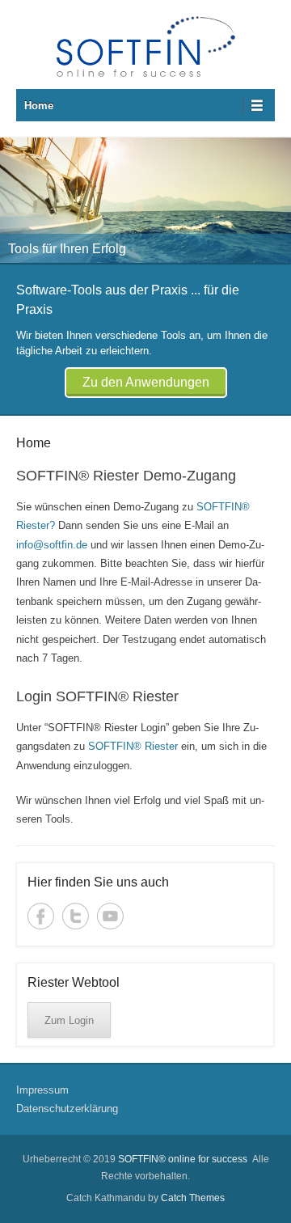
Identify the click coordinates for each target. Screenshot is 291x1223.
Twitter (75, 916)
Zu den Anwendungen (145, 382)
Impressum (42, 1090)
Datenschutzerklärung (67, 1108)
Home (38, 105)
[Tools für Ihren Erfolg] (145, 200)
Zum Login (69, 1020)
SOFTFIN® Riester (131, 746)
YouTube (110, 916)
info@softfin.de (53, 545)
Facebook (40, 916)
